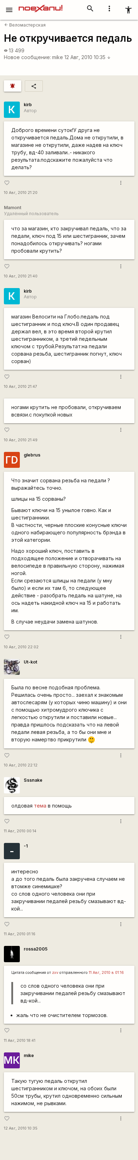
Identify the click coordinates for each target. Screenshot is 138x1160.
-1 (26, 846)
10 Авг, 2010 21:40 (21, 276)
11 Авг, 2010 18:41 (19, 1040)
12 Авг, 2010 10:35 (87, 57)
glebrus (32, 455)
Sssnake (33, 780)
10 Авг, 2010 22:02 (21, 647)
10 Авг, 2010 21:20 (21, 192)
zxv (55, 972)
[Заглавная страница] (40, 5)
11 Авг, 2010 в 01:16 (106, 972)
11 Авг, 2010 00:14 (20, 831)
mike (57, 57)
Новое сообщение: (27, 57)
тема (40, 806)
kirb (28, 104)
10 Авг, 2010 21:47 (20, 386)
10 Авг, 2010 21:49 (21, 440)
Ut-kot (30, 662)
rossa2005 (35, 949)
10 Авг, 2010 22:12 (21, 765)
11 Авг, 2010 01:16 (19, 934)
